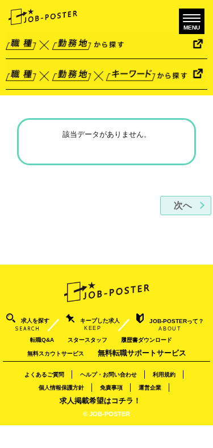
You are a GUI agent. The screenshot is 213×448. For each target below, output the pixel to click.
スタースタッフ (87, 340)
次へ (183, 205)
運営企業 (150, 387)
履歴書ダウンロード (146, 340)
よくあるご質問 (44, 374)
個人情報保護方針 (61, 387)
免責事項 (111, 387)
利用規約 (164, 374)
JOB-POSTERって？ (176, 325)
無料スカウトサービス (55, 353)
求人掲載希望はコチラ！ (100, 400)
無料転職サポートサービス (142, 353)
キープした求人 (100, 324)
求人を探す (32, 324)
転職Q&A (42, 340)
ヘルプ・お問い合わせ (108, 374)
